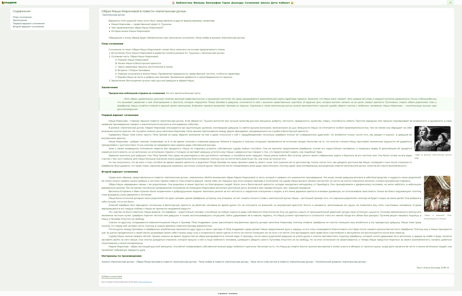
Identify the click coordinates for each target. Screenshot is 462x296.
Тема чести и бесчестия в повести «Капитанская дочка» (282, 261)
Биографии (213, 2)
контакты (233, 293)
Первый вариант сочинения (29, 23)
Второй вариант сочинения (28, 26)
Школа (265, 2)
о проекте (222, 293)
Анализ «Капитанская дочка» (118, 261)
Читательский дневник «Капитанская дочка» (340, 261)
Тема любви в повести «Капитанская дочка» (224, 261)
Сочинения (252, 2)
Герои (226, 2)
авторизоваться (145, 282)
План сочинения (22, 17)
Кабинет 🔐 (286, 2)
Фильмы (199, 2)
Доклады (237, 2)
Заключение (20, 20)
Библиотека (184, 2)
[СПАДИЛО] (9, 2)
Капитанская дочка (114, 15)
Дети (274, 2)
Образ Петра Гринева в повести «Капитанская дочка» (166, 261)
